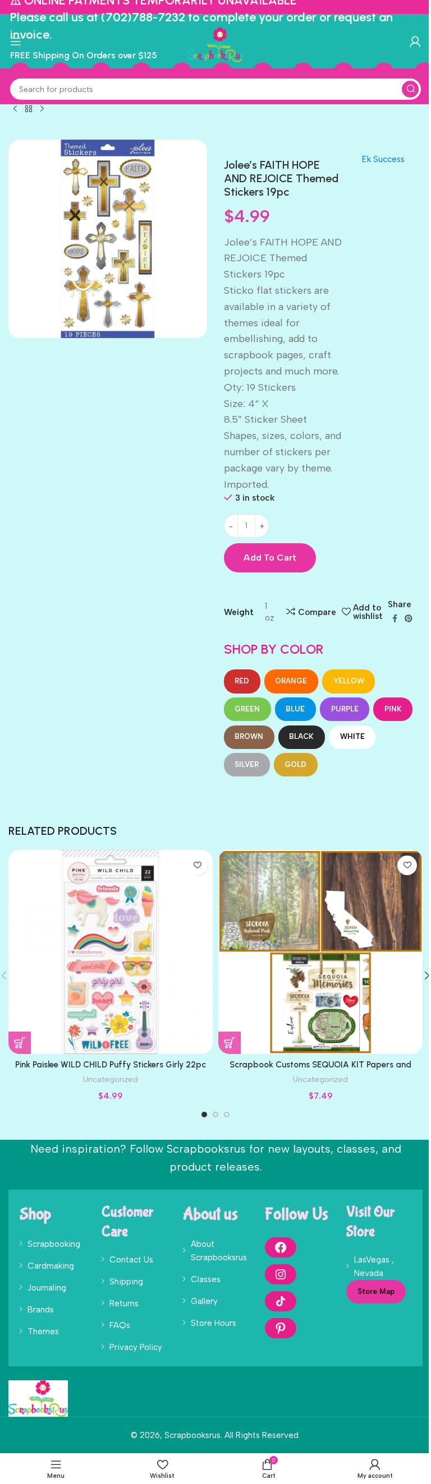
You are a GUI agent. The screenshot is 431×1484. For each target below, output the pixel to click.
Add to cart (270, 557)
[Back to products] (28, 109)
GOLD (295, 764)
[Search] (410, 89)
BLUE (295, 709)
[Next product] (42, 109)
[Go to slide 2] (215, 1114)
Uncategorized (110, 1079)
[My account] (415, 41)
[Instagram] (280, 1274)
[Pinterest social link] (408, 619)
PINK (393, 709)
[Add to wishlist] (197, 865)
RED (242, 681)
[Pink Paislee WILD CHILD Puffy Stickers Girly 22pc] (110, 952)
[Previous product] (15, 109)
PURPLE (345, 709)
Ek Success (383, 159)
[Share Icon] (280, 1301)
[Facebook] (280, 1247)
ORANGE (291, 681)
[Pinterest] (280, 1328)
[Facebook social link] (394, 619)
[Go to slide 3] (227, 1114)
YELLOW (348, 681)
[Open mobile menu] (15, 41)
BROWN (249, 736)
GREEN (247, 709)
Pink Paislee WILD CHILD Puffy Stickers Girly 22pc (110, 1065)
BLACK (301, 736)
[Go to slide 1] (204, 1114)
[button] (19, 1043)
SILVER (247, 764)
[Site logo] (215, 44)
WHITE (352, 736)
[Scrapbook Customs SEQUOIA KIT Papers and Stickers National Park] (320, 952)
